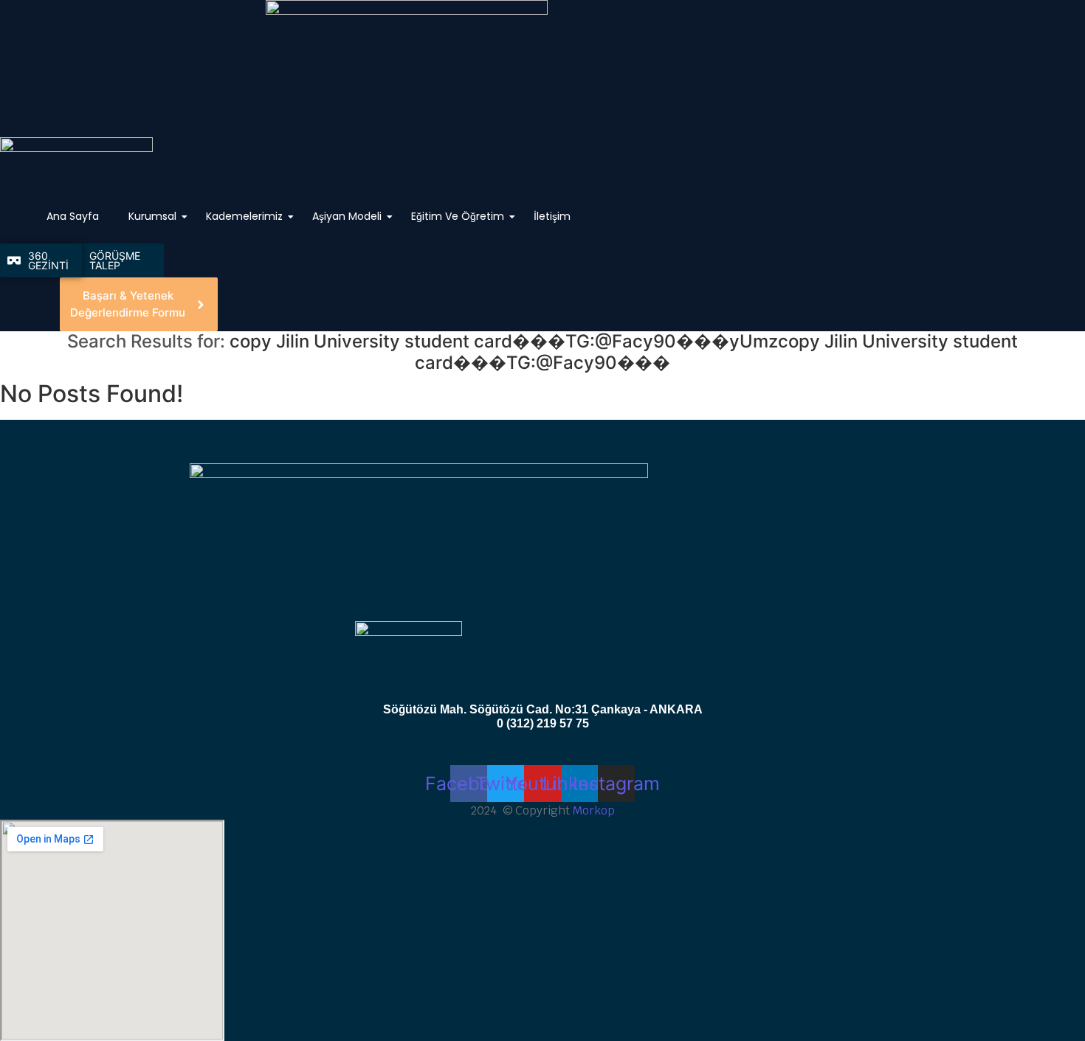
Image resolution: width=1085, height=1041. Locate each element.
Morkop (594, 810)
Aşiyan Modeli (347, 216)
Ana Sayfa (72, 216)
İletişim (552, 216)
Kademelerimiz (244, 216)
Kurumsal (152, 216)
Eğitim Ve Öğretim (457, 216)
